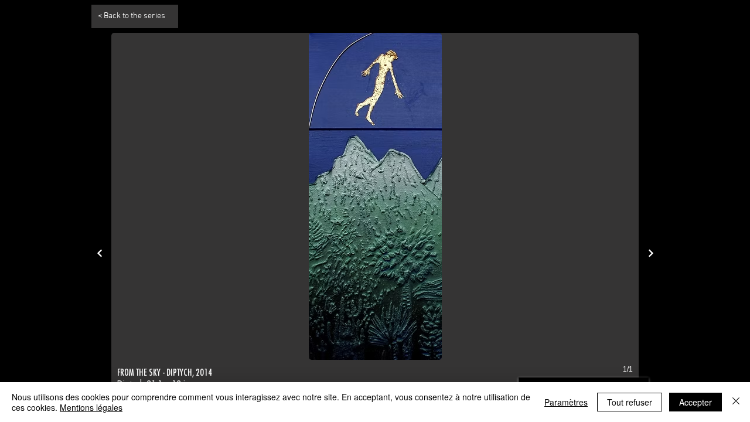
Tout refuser (629, 402)
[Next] (99, 252)
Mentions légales (91, 407)
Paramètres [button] (566, 402)
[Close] (736, 402)
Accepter (695, 402)
